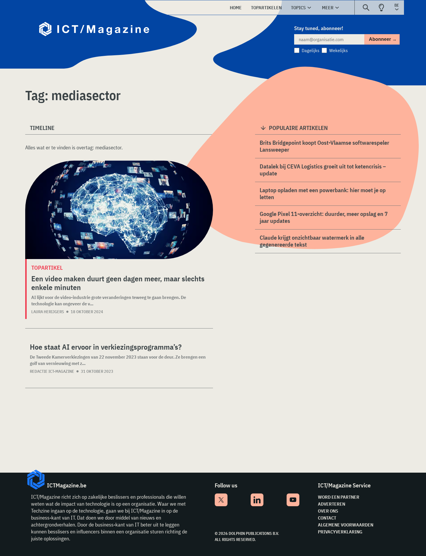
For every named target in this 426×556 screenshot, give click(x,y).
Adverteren (331, 504)
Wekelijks (338, 50)
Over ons (328, 511)
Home (236, 7)
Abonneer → (383, 39)
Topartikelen (266, 7)
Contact (327, 518)
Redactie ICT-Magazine (52, 371)
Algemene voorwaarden (345, 525)
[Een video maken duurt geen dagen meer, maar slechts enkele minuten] (119, 210)
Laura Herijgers (47, 311)
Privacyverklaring (340, 532)
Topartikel (47, 267)
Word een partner (338, 497)
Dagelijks (310, 50)
